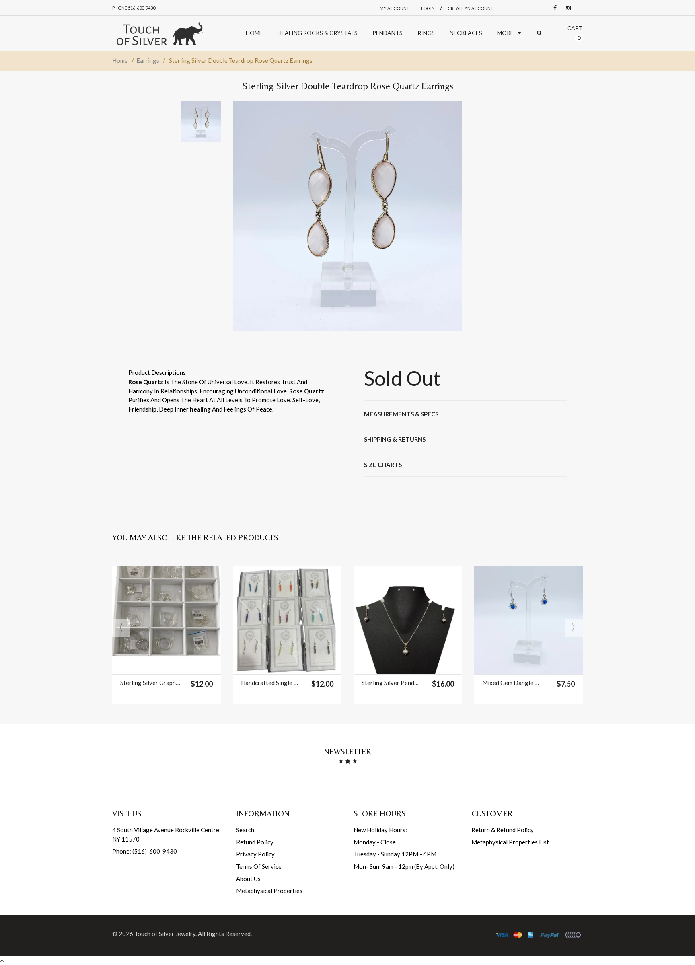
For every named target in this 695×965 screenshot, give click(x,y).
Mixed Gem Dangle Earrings (512, 682)
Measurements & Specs (401, 414)
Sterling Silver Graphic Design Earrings (150, 682)
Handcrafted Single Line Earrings (271, 682)
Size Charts (383, 464)
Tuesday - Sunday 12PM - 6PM (395, 854)
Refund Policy (254, 842)
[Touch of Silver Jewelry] (159, 33)
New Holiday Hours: (380, 829)
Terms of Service (259, 866)
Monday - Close (375, 842)
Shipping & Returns (395, 439)
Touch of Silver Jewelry (164, 933)
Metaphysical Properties (269, 890)
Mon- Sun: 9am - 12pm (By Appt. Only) (404, 866)
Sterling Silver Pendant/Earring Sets (392, 682)
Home (120, 60)
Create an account (470, 8)
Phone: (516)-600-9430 (144, 851)
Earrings (147, 60)
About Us (248, 878)
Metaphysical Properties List (510, 842)
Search (245, 829)
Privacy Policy (255, 854)
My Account (394, 8)
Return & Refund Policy (502, 829)
